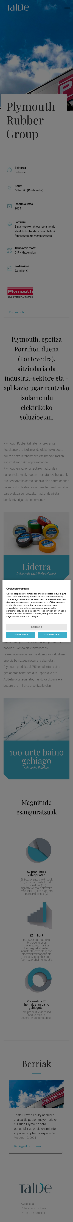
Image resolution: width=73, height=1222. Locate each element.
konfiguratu (36, 627)
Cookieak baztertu (52, 634)
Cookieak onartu (21, 634)
